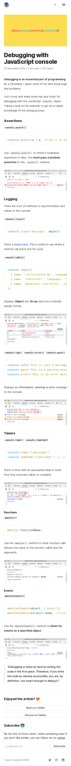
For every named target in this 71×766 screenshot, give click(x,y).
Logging (10, 199)
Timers (9, 433)
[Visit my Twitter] (50, 760)
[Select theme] (55, 4)
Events (8, 590)
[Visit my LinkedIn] (63, 760)
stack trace (21, 244)
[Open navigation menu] (63, 4)
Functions (10, 512)
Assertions (13, 121)
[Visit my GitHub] (56, 760)
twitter (61, 737)
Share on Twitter (35, 707)
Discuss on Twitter (35, 715)
